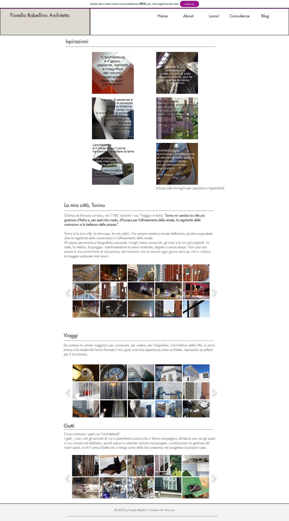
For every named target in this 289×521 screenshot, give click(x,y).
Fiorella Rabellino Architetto (40, 15)
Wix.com (169, 510)
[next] (214, 292)
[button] (86, 272)
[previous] (68, 292)
